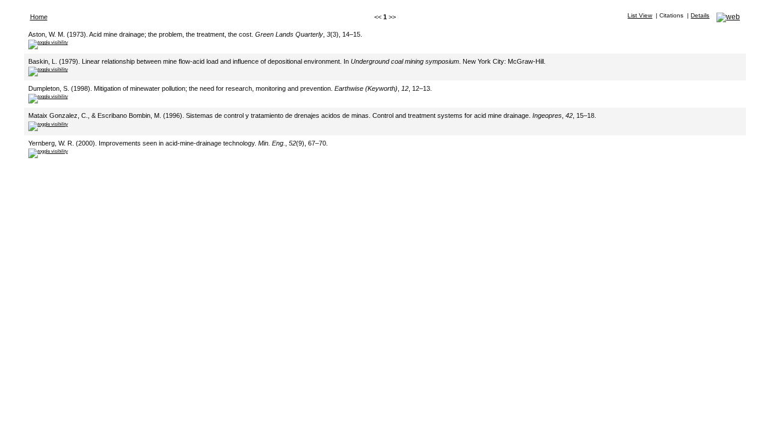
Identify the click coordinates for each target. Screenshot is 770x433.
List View (639, 15)
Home (39, 16)
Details (700, 15)
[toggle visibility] (48, 42)
